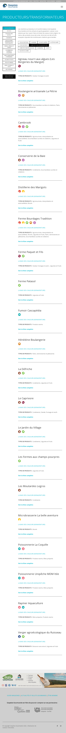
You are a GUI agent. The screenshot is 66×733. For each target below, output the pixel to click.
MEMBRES (58, 1)
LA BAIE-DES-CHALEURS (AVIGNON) (27, 48)
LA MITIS (48, 48)
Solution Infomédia (8, 727)
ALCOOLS (9, 30)
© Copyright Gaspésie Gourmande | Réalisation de (19, 726)
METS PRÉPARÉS (9, 69)
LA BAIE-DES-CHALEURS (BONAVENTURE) (39, 45)
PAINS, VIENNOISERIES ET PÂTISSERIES (9, 56)
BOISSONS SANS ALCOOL (9, 34)
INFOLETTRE (43, 1)
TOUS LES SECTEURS (24, 42)
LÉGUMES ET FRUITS (9, 59)
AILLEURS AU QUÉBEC (24, 50)
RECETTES (36, 1)
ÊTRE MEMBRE (53, 695)
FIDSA (30, 1)
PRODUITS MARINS (9, 62)
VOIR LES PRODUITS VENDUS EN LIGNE (9, 76)
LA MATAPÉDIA (40, 48)
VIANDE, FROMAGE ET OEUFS (9, 66)
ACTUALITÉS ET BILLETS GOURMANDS (33, 695)
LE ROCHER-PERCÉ (24, 45)
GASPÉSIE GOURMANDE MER (20, 1)
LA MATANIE (33, 42)
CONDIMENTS (9, 37)
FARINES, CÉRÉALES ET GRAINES (9, 46)
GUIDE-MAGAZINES (13, 695)
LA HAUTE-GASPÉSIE (43, 42)
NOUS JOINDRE (51, 1)
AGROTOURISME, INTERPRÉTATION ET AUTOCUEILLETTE (9, 42)
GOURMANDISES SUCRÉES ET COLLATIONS (9, 51)
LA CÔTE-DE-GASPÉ (54, 42)
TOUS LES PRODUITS (9, 28)
